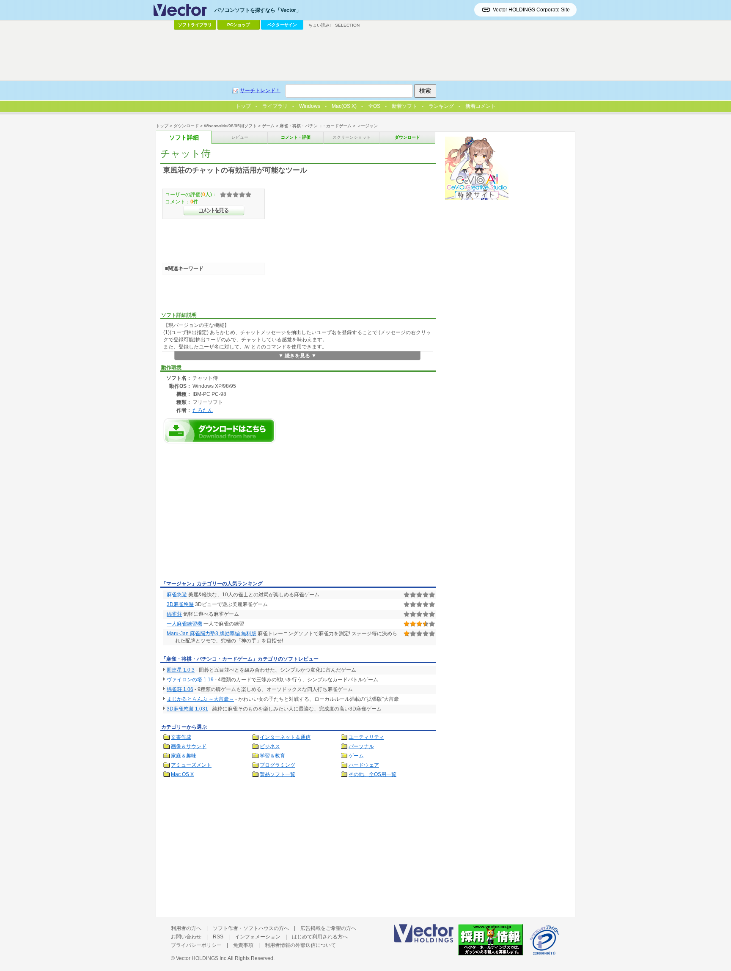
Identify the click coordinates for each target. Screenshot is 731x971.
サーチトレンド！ (260, 90)
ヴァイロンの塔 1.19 (190, 680)
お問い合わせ (186, 937)
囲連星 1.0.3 (181, 670)
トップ (162, 125)
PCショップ (238, 24)
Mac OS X (182, 774)
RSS (218, 937)
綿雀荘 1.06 (180, 689)
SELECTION (347, 25)
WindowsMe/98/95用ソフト (230, 125)
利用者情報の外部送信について (300, 945)
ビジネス (270, 746)
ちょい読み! (319, 25)
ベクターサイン (282, 24)
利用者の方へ (186, 928)
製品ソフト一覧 (277, 774)
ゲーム (268, 125)
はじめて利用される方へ (320, 937)
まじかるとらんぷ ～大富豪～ (200, 699)
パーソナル (361, 746)
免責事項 (243, 945)
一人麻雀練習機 (184, 624)
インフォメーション (257, 937)
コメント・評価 (296, 137)
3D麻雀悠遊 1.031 (187, 709)
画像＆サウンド (188, 746)
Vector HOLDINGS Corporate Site (531, 10)
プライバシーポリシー (196, 945)
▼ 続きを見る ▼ (297, 356)
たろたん (202, 410)
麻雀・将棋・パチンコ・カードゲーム (316, 125)
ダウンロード (186, 125)
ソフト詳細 (184, 137)
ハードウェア (364, 765)
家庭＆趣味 (183, 756)
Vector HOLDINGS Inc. (202, 958)
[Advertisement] (231, 514)
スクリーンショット (352, 137)
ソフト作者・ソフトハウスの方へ (251, 928)
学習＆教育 (272, 756)
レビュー (239, 137)
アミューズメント (191, 765)
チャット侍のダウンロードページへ (219, 431)
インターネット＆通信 (285, 737)
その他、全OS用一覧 (372, 774)
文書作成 (181, 737)
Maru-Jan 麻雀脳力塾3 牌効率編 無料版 (211, 633)
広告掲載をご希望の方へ (328, 928)
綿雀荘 (174, 614)
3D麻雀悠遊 (180, 604)
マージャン (367, 125)
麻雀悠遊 (177, 595)
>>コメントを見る (214, 211)
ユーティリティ (366, 737)
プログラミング (277, 765)
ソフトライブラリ (195, 24)
